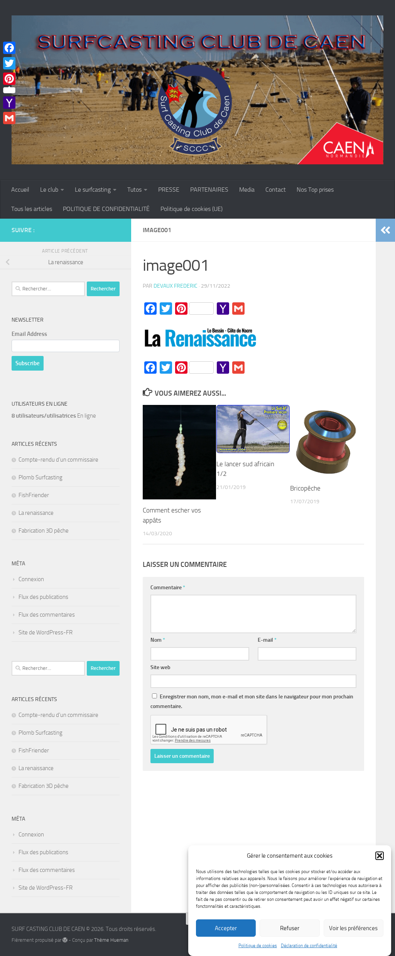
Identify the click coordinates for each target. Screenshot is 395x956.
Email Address (29, 333)
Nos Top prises (315, 189)
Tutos (134, 189)
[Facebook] (9, 48)
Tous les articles (31, 208)
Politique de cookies (257, 945)
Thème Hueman (111, 940)
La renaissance (36, 512)
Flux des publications (43, 596)
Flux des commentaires (47, 614)
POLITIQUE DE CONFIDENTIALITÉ (106, 208)
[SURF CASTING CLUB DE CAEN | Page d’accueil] (197, 90)
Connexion (31, 579)
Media (247, 189)
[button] (379, 856)
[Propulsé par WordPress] (65, 940)
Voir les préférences (353, 928)
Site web (160, 667)
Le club (49, 189)
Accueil (20, 189)
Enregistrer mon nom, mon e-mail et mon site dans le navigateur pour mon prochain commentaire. (251, 701)
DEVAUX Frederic (176, 286)
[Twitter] (9, 63)
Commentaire (167, 587)
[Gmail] (9, 118)
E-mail (267, 640)
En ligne (54, 415)
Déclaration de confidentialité (309, 945)
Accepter (226, 928)
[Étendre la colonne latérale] (385, 230)
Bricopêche (305, 488)
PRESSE (168, 189)
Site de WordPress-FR (46, 632)
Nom (157, 640)
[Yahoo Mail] (9, 102)
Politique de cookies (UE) (191, 208)
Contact (275, 189)
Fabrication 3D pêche (44, 530)
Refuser (289, 928)
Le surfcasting (93, 189)
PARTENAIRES (209, 189)
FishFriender (34, 495)
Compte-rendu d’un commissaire (58, 459)
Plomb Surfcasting (40, 477)
